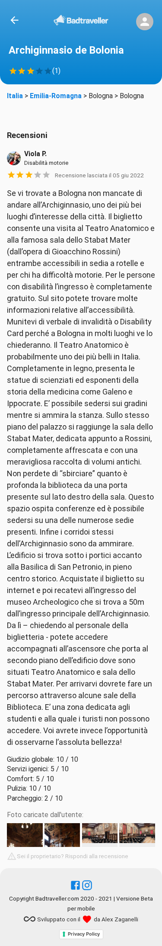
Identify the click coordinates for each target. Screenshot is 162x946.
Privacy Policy (84, 934)
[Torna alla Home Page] (81, 22)
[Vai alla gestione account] (144, 21)
